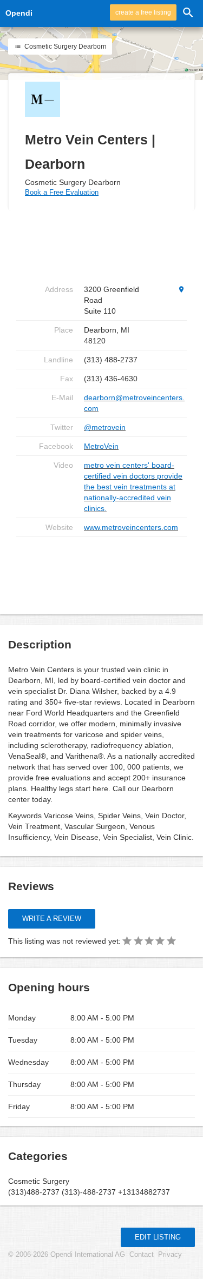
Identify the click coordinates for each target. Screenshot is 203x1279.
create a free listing (143, 12)
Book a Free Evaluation (62, 192)
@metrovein (105, 427)
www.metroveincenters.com (131, 527)
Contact (141, 1254)
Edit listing (158, 1237)
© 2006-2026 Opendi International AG (66, 1254)
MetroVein (101, 446)
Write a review (51, 918)
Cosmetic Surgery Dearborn (65, 46)
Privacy (170, 1254)
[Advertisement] (102, 572)
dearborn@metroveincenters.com (134, 403)
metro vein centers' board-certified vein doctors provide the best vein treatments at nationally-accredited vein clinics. (133, 487)
